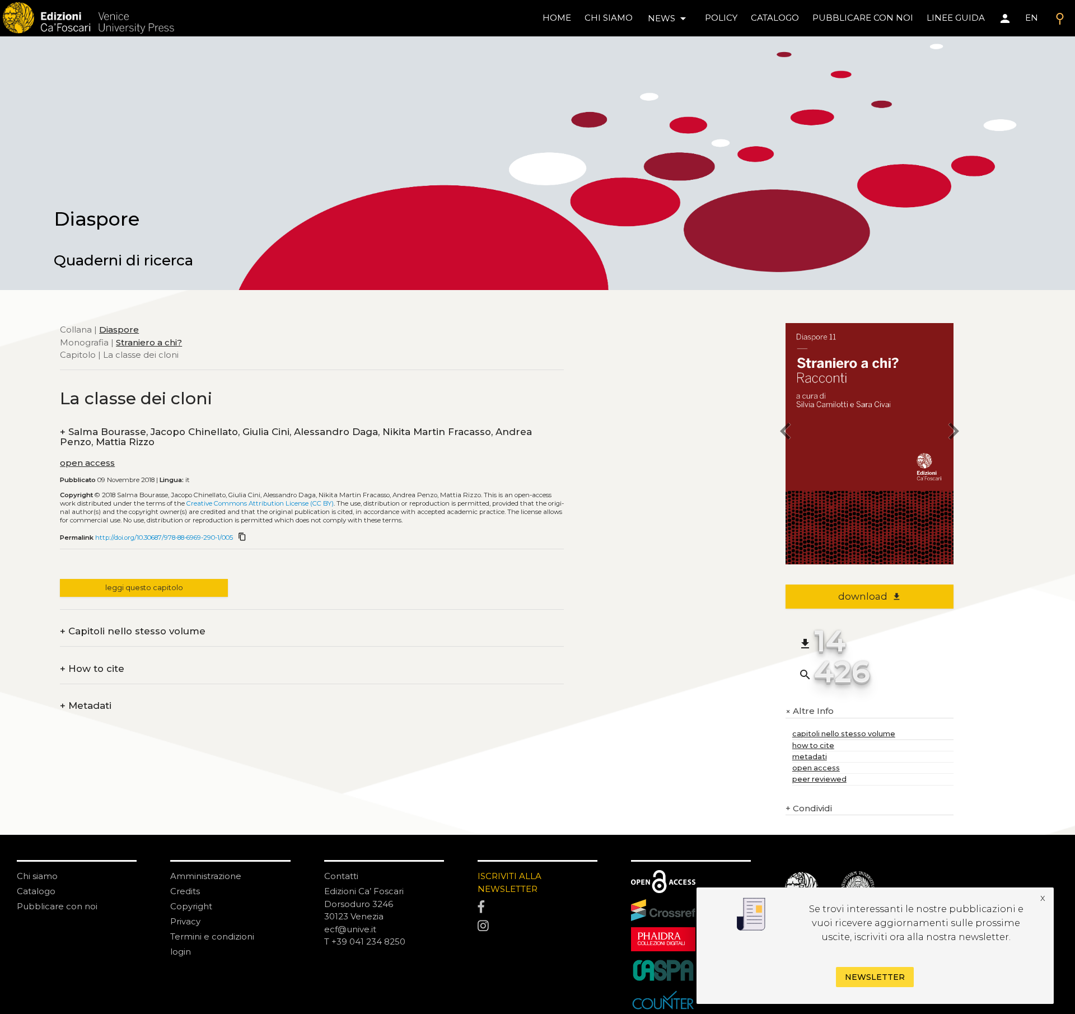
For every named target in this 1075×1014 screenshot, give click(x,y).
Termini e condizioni (212, 936)
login (180, 951)
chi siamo (609, 17)
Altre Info (810, 711)
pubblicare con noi (862, 17)
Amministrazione (205, 876)
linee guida (956, 17)
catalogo (775, 17)
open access (87, 462)
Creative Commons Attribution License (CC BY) (260, 503)
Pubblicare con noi (57, 906)
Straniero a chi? (149, 342)
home (557, 17)
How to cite (92, 668)
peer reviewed (819, 779)
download (869, 596)
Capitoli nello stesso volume (132, 631)
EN (1031, 17)
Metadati (85, 705)
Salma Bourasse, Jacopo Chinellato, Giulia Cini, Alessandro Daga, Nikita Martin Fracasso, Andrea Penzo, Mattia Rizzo (296, 437)
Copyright (191, 906)
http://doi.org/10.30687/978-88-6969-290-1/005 (164, 537)
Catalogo (36, 891)
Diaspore (119, 329)
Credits (185, 891)
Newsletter (875, 977)
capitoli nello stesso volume (843, 734)
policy (721, 17)
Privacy (185, 921)
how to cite (813, 745)
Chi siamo (37, 876)
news (669, 18)
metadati (809, 757)
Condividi (809, 808)
